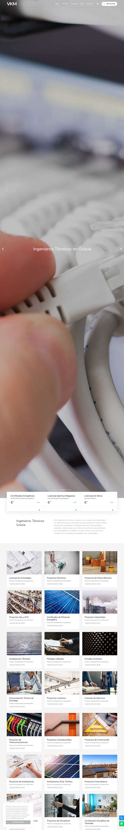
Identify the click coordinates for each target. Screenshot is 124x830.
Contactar (90, 4)
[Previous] (3, 249)
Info (38, 502)
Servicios (65, 4)
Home (57, 4)
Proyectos (74, 4)
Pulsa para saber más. (18, 818)
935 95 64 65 (110, 4)
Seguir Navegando (18, 822)
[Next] (121, 249)
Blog (82, 4)
